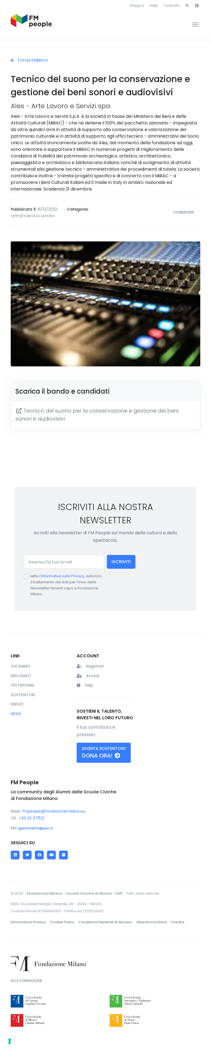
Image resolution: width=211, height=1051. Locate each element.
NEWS (16, 714)
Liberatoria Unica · (153, 922)
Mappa (137, 5)
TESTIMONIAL (23, 685)
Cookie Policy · (63, 922)
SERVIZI (17, 704)
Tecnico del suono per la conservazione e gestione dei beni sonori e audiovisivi (97, 415)
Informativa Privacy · (30, 922)
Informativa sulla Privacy (62, 576)
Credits (177, 922)
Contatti (171, 5)
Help (153, 5)
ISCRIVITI (121, 562)
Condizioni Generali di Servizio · (107, 922)
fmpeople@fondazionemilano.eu (53, 811)
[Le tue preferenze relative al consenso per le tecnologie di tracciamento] (9, 1041)
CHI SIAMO (20, 666)
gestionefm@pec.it (35, 828)
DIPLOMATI (20, 676)
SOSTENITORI (23, 695)
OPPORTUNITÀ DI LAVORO (33, 216)
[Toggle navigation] (195, 24)
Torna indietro (32, 60)
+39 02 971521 (31, 818)
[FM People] (31, 24)
